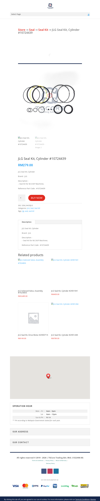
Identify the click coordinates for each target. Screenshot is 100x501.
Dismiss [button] (93, 499)
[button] (49, 376)
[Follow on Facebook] (43, 471)
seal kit (31, 211)
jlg (23, 211)
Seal (32, 30)
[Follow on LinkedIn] (56, 471)
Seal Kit (43, 30)
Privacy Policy (50, 460)
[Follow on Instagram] (50, 471)
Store (21, 30)
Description (26, 222)
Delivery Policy (50, 463)
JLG (28, 208)
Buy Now (36, 197)
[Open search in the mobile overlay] (50, 55)
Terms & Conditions (82, 499)
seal (26, 211)
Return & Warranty (61, 460)
